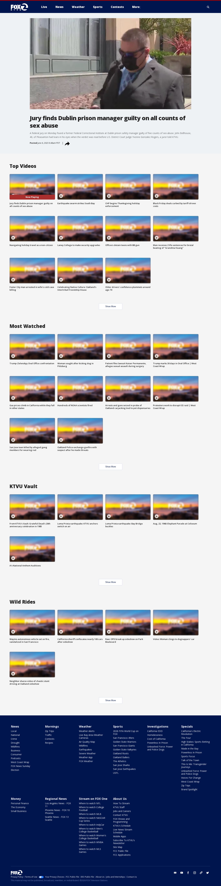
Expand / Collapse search (208, 7)
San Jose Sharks (121, 765)
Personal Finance (20, 803)
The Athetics (119, 761)
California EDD (155, 731)
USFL (116, 772)
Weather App (86, 757)
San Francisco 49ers (123, 737)
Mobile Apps (119, 836)
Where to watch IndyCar (91, 824)
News (15, 726)
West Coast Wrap (20, 762)
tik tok (201, 872)
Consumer (16, 754)
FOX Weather (86, 761)
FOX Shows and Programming (121, 820)
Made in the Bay (189, 748)
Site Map (117, 847)
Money (16, 799)
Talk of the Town (190, 760)
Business (15, 750)
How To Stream (121, 803)
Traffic (48, 734)
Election (15, 769)
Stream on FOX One (93, 799)
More (136, 7)
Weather (85, 726)
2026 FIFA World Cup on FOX (125, 732)
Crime (14, 738)
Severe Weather (87, 753)
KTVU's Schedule (122, 825)
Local (14, 731)
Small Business (19, 811)
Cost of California (156, 738)
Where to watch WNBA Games (91, 844)
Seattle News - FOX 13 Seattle (57, 818)
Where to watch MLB (90, 814)
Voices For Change (191, 777)
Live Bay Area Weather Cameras (91, 736)
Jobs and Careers (122, 811)
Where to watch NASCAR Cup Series (92, 819)
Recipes (49, 742)
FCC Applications (122, 854)
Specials (187, 726)
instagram (194, 872)
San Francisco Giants (124, 745)
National (15, 734)
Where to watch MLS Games (90, 850)
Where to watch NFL (90, 803)
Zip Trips (49, 731)
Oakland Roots (121, 753)
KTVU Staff (118, 807)
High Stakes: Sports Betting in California (195, 743)
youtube (181, 872)
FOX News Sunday (20, 766)
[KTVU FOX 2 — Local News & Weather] (21, 7)
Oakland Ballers (121, 757)
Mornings (52, 726)
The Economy (18, 807)
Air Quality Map (87, 741)
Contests (49, 738)
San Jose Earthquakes (124, 768)
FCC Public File (120, 850)
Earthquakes (85, 749)
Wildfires (15, 746)
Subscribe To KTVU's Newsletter (124, 842)
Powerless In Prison (157, 742)
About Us (120, 799)
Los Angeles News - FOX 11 (58, 805)
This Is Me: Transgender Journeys (193, 766)
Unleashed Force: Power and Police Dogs (160, 748)
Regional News (56, 799)
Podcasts (16, 758)
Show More (110, 306)
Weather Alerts (86, 731)
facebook (188, 872)
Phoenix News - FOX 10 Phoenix (57, 812)
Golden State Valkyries (124, 749)
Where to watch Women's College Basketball (92, 837)
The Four (186, 737)
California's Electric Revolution (191, 732)
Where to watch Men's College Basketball (91, 830)
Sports (118, 726)
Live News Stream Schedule (122, 831)
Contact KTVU (120, 815)
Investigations (157, 726)
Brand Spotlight (189, 789)
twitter (207, 872)
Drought (15, 742)
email (175, 872)
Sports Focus (188, 756)
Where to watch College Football (91, 809)
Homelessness (155, 734)
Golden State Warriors (124, 741)
